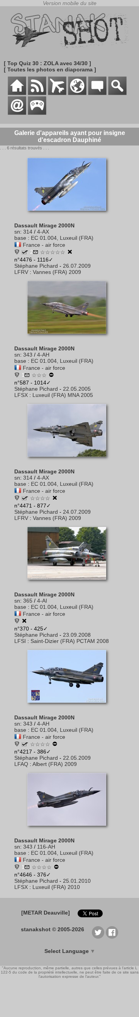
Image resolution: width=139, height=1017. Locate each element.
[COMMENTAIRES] (97, 93)
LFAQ (21, 764)
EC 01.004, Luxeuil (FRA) (62, 238)
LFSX (21, 395)
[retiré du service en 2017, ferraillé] (24, 622)
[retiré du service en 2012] (51, 375)
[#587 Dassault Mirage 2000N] (69, 337)
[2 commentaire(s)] (35, 252)
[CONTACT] (17, 113)
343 (27, 355)
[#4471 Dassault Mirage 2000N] (69, 460)
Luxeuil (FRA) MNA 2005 (62, 395)
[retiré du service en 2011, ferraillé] (70, 252)
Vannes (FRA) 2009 (57, 272)
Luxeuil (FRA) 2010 (56, 887)
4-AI (42, 601)
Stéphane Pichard (36, 266)
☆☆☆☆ (40, 498)
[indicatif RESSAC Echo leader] (25, 252)
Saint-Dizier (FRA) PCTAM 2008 (70, 641)
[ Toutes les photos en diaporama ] (50, 69)
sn (17, 232)
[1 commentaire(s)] (27, 375)
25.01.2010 (77, 881)
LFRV (21, 272)
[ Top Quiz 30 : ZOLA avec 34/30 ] (47, 63)
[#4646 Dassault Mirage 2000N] (69, 829)
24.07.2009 (77, 512)
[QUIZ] (37, 113)
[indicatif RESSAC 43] (25, 744)
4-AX (43, 232)
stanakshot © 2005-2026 (52, 929)
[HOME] (17, 93)
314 (27, 232)
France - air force (44, 245)
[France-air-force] (17, 245)
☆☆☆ (39, 375)
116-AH (46, 847)
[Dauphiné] (17, 252)
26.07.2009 (77, 266)
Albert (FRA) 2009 (54, 764)
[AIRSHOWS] (77, 93)
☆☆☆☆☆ (52, 252)
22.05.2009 (77, 758)
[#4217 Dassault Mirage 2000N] (69, 706)
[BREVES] (37, 93)
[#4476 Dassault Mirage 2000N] (69, 214)
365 (27, 601)
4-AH (43, 355)
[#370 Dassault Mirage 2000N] (69, 583)
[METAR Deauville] (45, 913)
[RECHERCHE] (117, 93)
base (20, 238)
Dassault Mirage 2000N (44, 225)
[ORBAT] (57, 93)
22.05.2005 (77, 389)
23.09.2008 (77, 635)
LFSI (20, 641)
